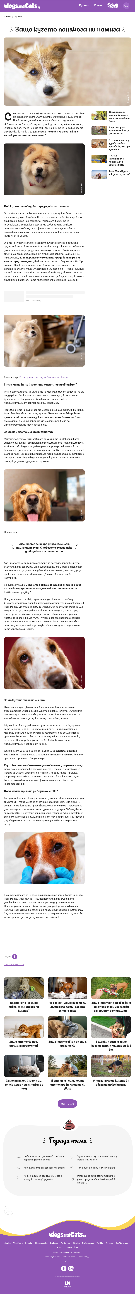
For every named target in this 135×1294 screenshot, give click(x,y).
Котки (98, 5)
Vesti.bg (100, 1242)
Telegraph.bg (72, 1247)
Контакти (75, 1252)
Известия (67, 1261)
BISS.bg (60, 1247)
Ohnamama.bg (41, 1242)
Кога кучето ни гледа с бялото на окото (43, 377)
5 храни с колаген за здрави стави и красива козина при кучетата (119, 144)
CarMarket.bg (122, 1242)
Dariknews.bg (88, 1242)
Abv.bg (7, 1242)
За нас (55, 1252)
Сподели (7, 956)
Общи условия (76, 1276)
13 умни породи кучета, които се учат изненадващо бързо (119, 116)
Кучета (84, 5)
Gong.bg (28, 1242)
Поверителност (69, 1256)
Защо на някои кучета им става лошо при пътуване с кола (23, 1084)
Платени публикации (52, 1256)
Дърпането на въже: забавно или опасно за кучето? (24, 1006)
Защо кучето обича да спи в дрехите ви (67, 1043)
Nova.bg (109, 1242)
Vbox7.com (18, 1242)
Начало (7, 16)
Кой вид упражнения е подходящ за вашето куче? (116, 160)
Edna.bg (76, 1242)
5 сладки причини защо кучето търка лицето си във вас (111, 1045)
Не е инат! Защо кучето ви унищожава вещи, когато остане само (67, 1006)
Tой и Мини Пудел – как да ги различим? (119, 172)
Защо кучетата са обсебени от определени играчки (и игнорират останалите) (111, 1006)
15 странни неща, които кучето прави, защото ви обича (67, 1084)
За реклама (64, 1252)
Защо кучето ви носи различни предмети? (23, 1043)
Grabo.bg (54, 1242)
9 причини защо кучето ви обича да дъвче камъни (119, 130)
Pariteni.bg (65, 1242)
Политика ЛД (83, 1256)
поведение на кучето (14, 964)
